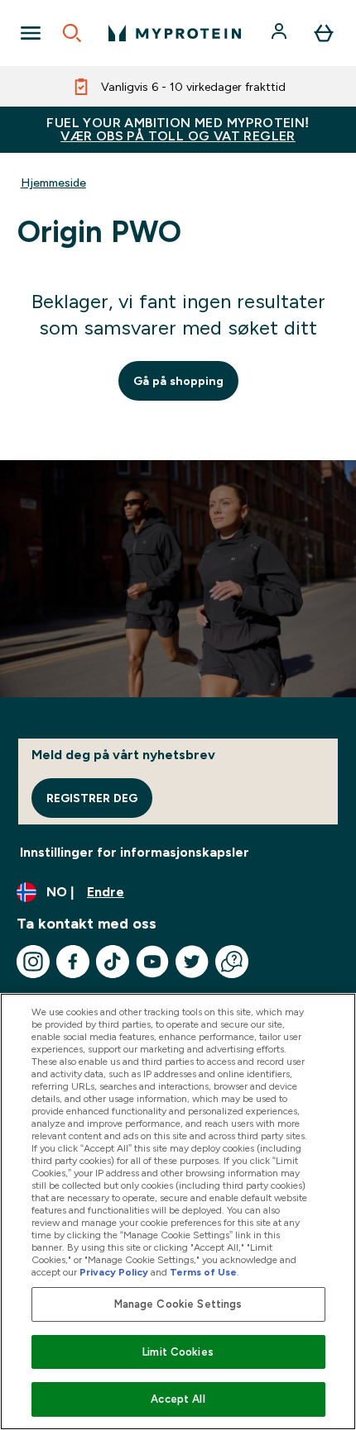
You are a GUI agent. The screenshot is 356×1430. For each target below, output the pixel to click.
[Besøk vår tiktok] (112, 961)
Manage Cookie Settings (178, 1304)
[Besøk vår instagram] (33, 961)
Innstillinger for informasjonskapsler (134, 852)
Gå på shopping (178, 380)
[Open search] (72, 33)
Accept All (177, 1399)
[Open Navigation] (30, 33)
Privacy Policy (113, 1272)
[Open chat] (231, 961)
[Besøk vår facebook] (72, 961)
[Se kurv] (324, 33)
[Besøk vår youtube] (152, 961)
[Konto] (281, 33)
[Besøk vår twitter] (192, 961)
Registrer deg (91, 798)
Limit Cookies (178, 1352)
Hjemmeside (53, 182)
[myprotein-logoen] (174, 33)
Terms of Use (203, 1272)
